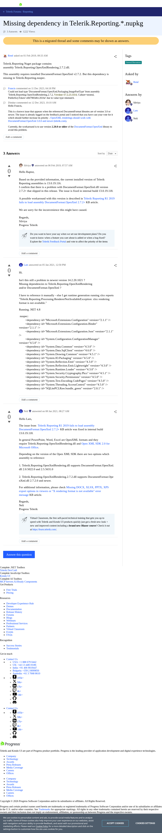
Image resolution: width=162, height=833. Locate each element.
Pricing (9, 592)
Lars (26, 264)
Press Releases (13, 764)
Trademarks (44, 809)
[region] (81, 823)
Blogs (9, 617)
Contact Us (12, 659)
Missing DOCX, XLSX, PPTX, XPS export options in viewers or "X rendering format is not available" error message (64, 491)
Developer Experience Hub (20, 603)
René (10, 55)
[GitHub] (14, 699)
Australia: (26, 673)
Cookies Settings (145, 823)
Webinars (11, 620)
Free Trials (11, 590)
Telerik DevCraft (8, 570)
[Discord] (14, 702)
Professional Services (17, 623)
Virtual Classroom (15, 629)
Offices (10, 773)
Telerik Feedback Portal (54, 241)
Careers (10, 770)
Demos (9, 606)
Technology (12, 759)
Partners (10, 626)
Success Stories (14, 645)
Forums (10, 615)
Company (11, 756)
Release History (14, 612)
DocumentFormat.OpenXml (88, 126)
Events (9, 632)
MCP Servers (6, 581)
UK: (24, 665)
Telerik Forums (13, 11)
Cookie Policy (42, 826)
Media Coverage (14, 767)
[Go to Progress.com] (10, 745)
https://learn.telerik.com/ (44, 529)
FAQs (9, 634)
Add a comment (13, 137)
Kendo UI (5, 576)
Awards (10, 762)
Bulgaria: (26, 670)
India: (25, 667)
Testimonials (12, 648)
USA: (24, 662)
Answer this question (19, 554)
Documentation (14, 609)
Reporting (28, 11)
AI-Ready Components (25, 581)
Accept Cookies (115, 823)
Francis (11, 88)
